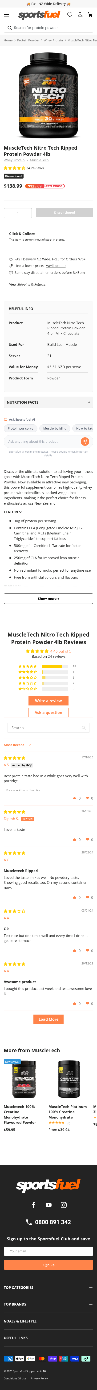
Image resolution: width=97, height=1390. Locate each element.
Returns (40, 284)
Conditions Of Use (15, 1378)
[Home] (48, 1187)
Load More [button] (48, 1019)
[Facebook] (34, 1205)
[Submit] (9, 27)
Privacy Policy (39, 1378)
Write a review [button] (48, 700)
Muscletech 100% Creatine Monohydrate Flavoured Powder (20, 1114)
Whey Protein (53, 40)
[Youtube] (49, 1205)
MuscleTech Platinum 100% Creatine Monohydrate (67, 1111)
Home (8, 40)
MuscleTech (39, 160)
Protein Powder (28, 40)
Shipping (23, 284)
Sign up (49, 1265)
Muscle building (54, 428)
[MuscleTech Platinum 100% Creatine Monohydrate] (68, 1079)
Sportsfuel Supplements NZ (29, 1371)
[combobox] (48, 28)
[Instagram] (63, 1205)
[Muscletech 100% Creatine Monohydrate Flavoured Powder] (24, 1079)
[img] (14, 758)
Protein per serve (20, 428)
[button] (90, 14)
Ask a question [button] (48, 712)
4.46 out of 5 (60, 651)
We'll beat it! (56, 265)
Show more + (48, 599)
